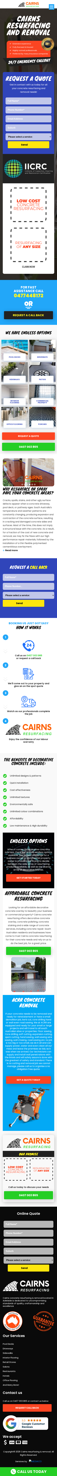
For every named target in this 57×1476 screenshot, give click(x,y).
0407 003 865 (28, 447)
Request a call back (28, 315)
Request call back (27, 1407)
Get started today (28, 877)
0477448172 (28, 295)
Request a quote (28, 436)
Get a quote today (28, 1080)
